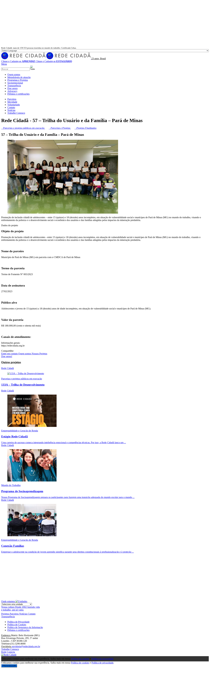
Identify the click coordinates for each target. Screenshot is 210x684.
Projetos (5, 613)
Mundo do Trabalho (11, 485)
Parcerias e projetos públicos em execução (21, 378)
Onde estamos (8, 601)
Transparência (8, 616)
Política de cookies (80, 658)
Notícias (23, 613)
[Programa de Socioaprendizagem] (32, 480)
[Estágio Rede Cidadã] (32, 426)
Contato (32, 613)
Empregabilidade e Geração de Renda (19, 430)
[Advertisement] (105, 23)
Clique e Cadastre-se (18, 61)
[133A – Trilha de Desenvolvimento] (25, 373)
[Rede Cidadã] (46, 58)
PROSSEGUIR (9, 666)
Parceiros (14, 613)
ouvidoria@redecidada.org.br (26, 646)
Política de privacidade (102, 658)
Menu (4, 64)
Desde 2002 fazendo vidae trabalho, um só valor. (20, 608)
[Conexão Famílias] (32, 535)
